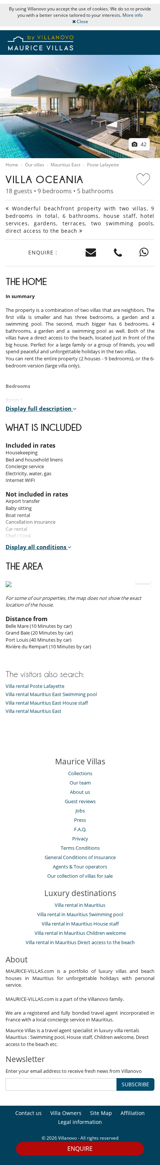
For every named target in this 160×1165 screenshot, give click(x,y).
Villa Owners (65, 1113)
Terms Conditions (80, 848)
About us (80, 792)
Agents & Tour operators (80, 866)
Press (80, 820)
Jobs (80, 810)
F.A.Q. (80, 829)
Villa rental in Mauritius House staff (80, 923)
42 (143, 144)
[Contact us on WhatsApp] (144, 253)
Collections (80, 773)
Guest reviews (80, 801)
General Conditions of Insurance (80, 857)
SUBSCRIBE (135, 1084)
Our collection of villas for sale (80, 876)
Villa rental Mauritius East (33, 711)
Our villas (34, 165)
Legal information (80, 1121)
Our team (80, 782)
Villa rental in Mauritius (80, 905)
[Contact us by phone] (118, 253)
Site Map (101, 1113)
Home (12, 165)
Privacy (80, 838)
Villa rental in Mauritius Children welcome (80, 933)
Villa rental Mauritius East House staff (47, 703)
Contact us (28, 1113)
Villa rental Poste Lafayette (35, 686)
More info (132, 15)
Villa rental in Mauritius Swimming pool (80, 914)
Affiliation (133, 1113)
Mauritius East (65, 165)
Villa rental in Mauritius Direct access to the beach (80, 942)
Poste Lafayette (103, 165)
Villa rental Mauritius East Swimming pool (51, 694)
